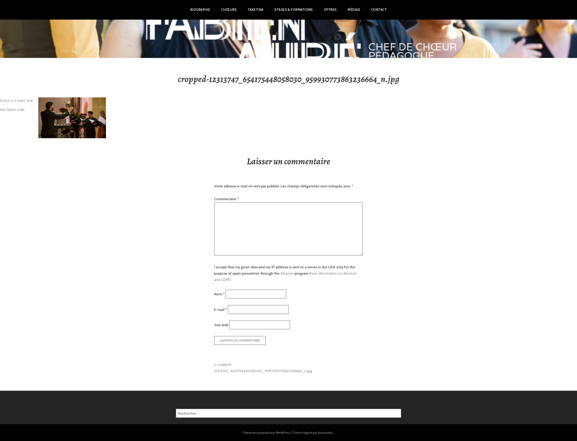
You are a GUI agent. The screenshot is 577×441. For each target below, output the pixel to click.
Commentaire (226, 199)
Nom (219, 294)
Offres (330, 10)
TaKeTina (255, 10)
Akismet (287, 273)
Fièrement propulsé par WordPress (266, 433)
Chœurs (229, 10)
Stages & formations (293, 10)
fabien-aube (15, 110)
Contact (379, 10)
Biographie (200, 10)
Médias (354, 10)
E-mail (220, 309)
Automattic (325, 433)
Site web (221, 325)
